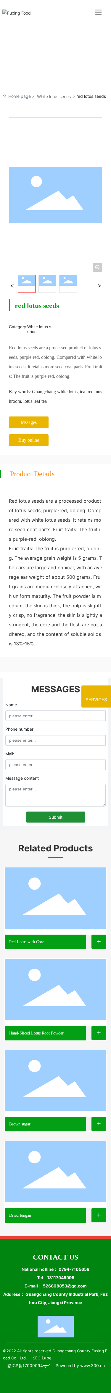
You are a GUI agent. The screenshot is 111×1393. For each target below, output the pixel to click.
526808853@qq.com (65, 1285)
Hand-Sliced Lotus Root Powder (36, 1033)
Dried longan (20, 1215)
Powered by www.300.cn (80, 1365)
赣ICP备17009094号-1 (29, 1365)
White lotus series (54, 96)
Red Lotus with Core (26, 942)
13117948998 (60, 1277)
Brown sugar (19, 1124)
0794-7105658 (74, 1269)
